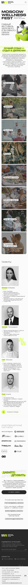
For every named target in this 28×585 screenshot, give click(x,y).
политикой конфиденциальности (12, 583)
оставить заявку (14, 492)
